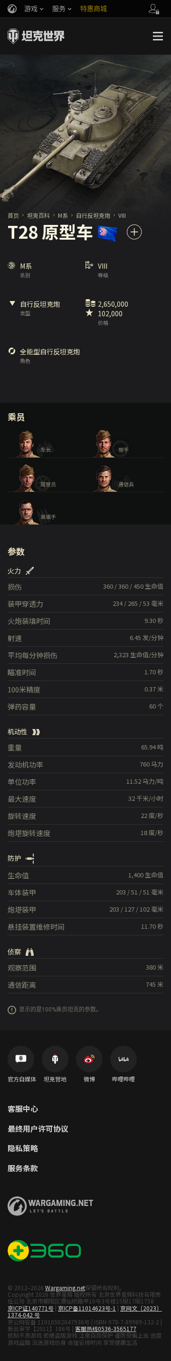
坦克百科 (38, 215)
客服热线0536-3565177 (105, 1328)
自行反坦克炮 (93, 215)
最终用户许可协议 (38, 1129)
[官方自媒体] (21, 1059)
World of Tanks (36, 36)
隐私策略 (23, 1148)
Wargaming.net (65, 1287)
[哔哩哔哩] (123, 1059)
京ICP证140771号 (31, 1308)
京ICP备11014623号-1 (87, 1308)
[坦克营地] (55, 1059)
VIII (122, 215)
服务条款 (23, 1168)
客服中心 (23, 1109)
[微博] (89, 1059)
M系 (63, 215)
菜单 (157, 36)
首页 (13, 215)
